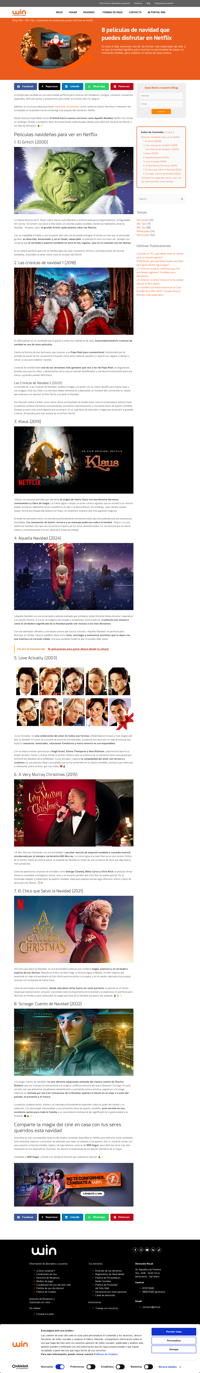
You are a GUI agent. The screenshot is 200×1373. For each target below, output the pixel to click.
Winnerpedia (143, 231)
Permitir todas (174, 1331)
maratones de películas (67, 106)
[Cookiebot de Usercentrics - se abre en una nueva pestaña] (20, 1367)
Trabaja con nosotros (106, 1308)
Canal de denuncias (105, 1295)
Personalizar (174, 1340)
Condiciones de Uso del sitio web (53, 1284)
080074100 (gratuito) (153, 1291)
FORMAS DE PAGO (112, 12)
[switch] (91, 1366)
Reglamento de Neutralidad (109, 1274)
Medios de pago (44, 1281)
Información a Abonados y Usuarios (114, 3)
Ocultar (169, 132)
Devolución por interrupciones (111, 1291)
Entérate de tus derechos (108, 1270)
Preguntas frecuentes (164, 3)
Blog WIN (17, 20)
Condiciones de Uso (46, 1274)
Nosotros (138, 3)
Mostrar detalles (168, 1366)
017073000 (148, 1288)
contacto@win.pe (151, 1307)
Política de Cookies (46, 1291)
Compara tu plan (45, 1314)
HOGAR (73, 12)
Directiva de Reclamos (48, 1277)
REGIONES (89, 12)
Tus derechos (95, 1263)
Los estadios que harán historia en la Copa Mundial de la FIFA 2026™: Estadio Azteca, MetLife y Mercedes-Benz (159, 291)
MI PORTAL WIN (156, 12)
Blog (148, 3)
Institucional (94, 1302)
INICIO (59, 12)
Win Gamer (142, 220)
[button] (25, 86)
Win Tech (141, 223)
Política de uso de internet (50, 1288)
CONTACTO (135, 12)
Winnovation (143, 235)
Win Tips (30, 20)
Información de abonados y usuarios (48, 1263)
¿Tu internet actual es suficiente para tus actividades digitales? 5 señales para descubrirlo (158, 272)
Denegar (174, 1349)
